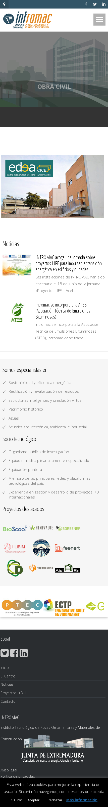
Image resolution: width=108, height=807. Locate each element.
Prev (9, 186)
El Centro (8, 676)
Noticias (7, 684)
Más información (81, 799)
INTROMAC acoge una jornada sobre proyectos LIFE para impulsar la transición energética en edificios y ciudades (68, 263)
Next (99, 186)
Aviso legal (9, 770)
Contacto (8, 701)
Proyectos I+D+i (13, 692)
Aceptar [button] (33, 800)
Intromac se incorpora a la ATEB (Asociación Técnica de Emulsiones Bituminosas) (62, 310)
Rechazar (55, 800)
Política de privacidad (18, 776)
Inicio (5, 667)
